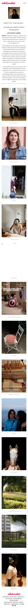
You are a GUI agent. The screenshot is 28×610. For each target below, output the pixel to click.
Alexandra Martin (14, 600)
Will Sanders (7, 604)
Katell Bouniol (5, 596)
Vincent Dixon (13, 596)
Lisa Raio (21, 602)
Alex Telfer (21, 604)
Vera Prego (15, 602)
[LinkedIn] (15, 605)
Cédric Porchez (8, 602)
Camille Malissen (17, 598)
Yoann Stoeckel (15, 604)
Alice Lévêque (9, 598)
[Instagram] (13, 605)
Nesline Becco (21, 596)
